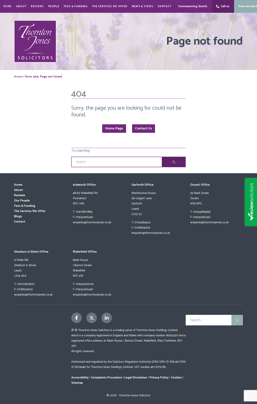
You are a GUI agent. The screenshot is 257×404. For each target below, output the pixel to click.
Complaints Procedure (106, 377)
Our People (22, 200)
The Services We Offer (109, 6)
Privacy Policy (159, 377)
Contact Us (143, 128)
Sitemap (77, 382)
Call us (225, 6)
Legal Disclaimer (135, 377)
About (21, 6)
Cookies (176, 377)
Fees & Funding (75, 6)
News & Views (142, 6)
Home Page (114, 128)
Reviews (37, 6)
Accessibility (80, 377)
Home (7, 6)
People (53, 6)
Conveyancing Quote (192, 6)
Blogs (18, 216)
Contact (165, 6)
